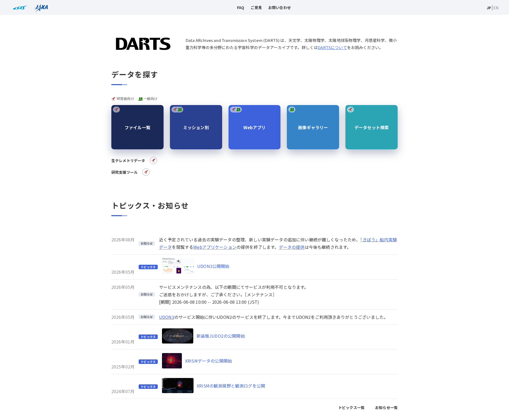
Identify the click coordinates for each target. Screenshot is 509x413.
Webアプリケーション (214, 247)
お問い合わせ (279, 7)
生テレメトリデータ (128, 160)
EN (495, 7)
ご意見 (256, 7)
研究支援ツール (124, 172)
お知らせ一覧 (386, 407)
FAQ (240, 7)
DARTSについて (332, 47)
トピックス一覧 (351, 407)
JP (488, 7)
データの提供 (292, 247)
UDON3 (166, 317)
